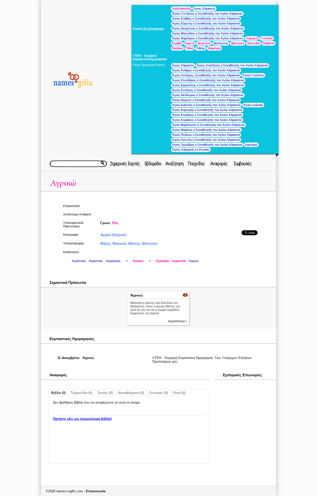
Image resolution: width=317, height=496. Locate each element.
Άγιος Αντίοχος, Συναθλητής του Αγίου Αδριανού (206, 75)
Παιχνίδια (196, 164)
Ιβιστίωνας (220, 43)
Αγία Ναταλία (181, 8)
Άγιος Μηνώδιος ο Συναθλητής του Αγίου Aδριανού (207, 33)
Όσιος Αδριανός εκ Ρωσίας (191, 149)
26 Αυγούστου (153, 28)
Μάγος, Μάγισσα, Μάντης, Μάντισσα (128, 243)
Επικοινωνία (96, 491)
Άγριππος (96, 261)
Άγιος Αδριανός (204, 8)
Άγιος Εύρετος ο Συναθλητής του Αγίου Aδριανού (206, 23)
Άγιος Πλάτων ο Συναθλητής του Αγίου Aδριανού (206, 135)
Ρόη (115, 223)
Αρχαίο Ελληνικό (113, 235)
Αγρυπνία (179, 261)
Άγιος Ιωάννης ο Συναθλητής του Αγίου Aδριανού (206, 105)
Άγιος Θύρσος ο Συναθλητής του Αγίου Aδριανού (206, 100)
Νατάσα (177, 48)
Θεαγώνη (204, 43)
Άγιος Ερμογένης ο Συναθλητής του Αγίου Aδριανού (208, 85)
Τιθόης (200, 48)
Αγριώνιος (113, 261)
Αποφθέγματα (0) (131, 393)
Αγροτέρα (162, 261)
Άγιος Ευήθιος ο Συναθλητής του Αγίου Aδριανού (206, 18)
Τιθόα (189, 48)
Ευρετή (189, 43)
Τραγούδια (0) (81, 393)
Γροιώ (105, 223)
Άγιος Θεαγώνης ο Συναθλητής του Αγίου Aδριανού (207, 28)
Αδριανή (252, 38)
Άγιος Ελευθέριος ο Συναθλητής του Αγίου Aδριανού (208, 80)
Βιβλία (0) (58, 393)
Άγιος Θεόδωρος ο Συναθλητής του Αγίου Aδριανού (207, 95)
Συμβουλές (243, 164)
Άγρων (194, 261)
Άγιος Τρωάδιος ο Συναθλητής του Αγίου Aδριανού (207, 144)
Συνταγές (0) (158, 393)
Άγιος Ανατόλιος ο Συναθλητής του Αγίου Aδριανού (232, 65)
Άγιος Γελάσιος (253, 75)
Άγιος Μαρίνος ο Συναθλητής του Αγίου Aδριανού (206, 130)
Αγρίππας (79, 261)
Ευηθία (177, 43)
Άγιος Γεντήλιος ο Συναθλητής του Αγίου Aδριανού (207, 13)
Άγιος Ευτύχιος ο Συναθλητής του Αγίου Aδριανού (206, 90)
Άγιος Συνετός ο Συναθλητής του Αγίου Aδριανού (206, 140)
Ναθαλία (268, 43)
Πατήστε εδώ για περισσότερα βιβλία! (82, 419)
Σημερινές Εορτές (125, 164)
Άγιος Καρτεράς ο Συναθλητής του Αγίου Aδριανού (207, 110)
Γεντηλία (267, 38)
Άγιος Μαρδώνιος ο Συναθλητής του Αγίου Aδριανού (208, 125)
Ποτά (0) (179, 393)
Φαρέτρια (214, 48)
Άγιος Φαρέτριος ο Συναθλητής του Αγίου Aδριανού (207, 38)
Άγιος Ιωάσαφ (253, 105)
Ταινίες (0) (105, 393)
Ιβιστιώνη (237, 43)
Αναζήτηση (174, 164)
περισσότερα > (177, 321)
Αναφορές (219, 164)
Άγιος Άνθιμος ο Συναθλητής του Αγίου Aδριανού (206, 70)
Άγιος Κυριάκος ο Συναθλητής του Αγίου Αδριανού (207, 120)
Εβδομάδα (152, 164)
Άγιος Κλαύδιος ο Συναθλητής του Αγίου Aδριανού (207, 115)
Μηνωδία (253, 43)
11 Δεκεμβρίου (68, 358)
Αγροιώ (63, 183)
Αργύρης (251, 144)
